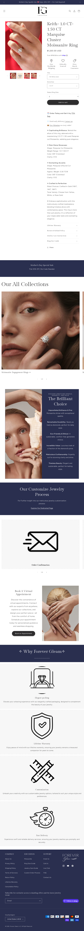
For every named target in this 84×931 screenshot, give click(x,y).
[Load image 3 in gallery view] (27, 76)
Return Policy (9, 877)
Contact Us (47, 877)
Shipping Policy (10, 868)
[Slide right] (39, 76)
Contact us (69, 121)
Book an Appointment (23, 633)
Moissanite (28, 859)
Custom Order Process (32, 873)
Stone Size (50, 82)
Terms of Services (11, 873)
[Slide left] (7, 76)
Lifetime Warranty (11, 882)
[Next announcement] (80, 2)
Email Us (46, 859)
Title (48, 73)
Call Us (45, 863)
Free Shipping (55, 125)
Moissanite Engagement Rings (15, 372)
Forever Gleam (14, 926)
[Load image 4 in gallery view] (34, 76)
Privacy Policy (10, 863)
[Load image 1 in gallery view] (13, 76)
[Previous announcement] (4, 2)
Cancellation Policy (11, 887)
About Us (8, 859)
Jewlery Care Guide (31, 868)
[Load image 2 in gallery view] (20, 76)
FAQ (45, 873)
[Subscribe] (39, 900)
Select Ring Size (53, 92)
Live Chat (46, 868)
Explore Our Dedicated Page (42, 508)
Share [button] (51, 247)
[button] (4, 11)
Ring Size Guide (29, 863)
